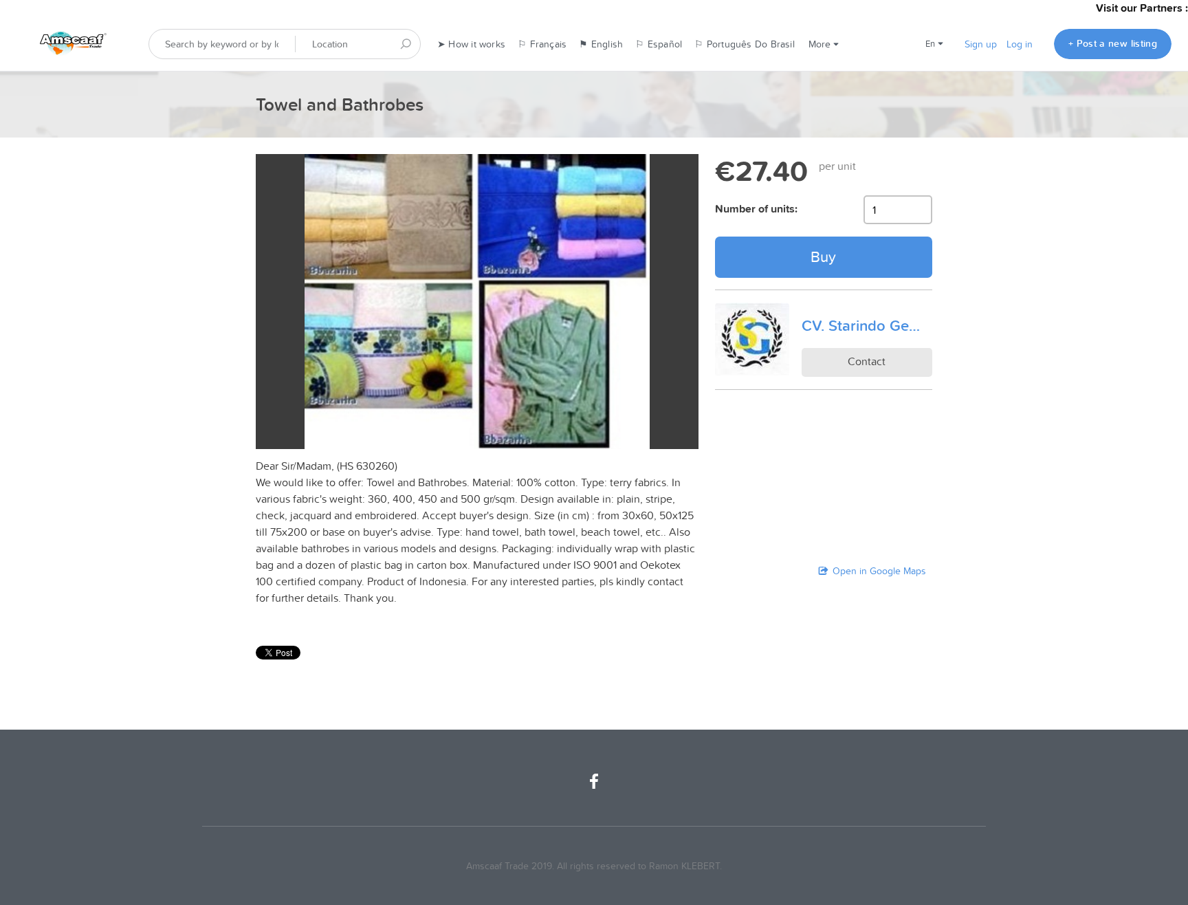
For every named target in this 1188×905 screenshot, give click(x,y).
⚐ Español (658, 44)
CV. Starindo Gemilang (867, 325)
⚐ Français (542, 44)
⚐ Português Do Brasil (744, 44)
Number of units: (756, 209)
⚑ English (601, 44)
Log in (1019, 44)
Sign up (981, 44)
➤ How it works (471, 44)
